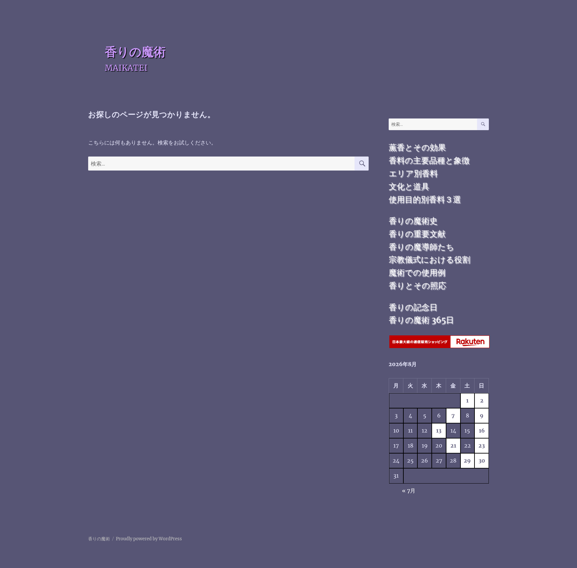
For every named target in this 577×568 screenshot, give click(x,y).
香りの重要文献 (417, 234)
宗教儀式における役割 (429, 259)
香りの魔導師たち (421, 247)
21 (453, 445)
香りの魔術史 (413, 221)
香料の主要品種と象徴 (429, 160)
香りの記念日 (413, 307)
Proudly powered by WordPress (149, 539)
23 (481, 445)
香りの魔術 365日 (421, 320)
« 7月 (408, 490)
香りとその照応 (417, 285)
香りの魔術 (135, 51)
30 (481, 460)
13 (438, 430)
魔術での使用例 (417, 272)
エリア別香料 (413, 173)
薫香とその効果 (417, 147)
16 (482, 430)
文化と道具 (409, 186)
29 (467, 460)
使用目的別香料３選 (425, 199)
